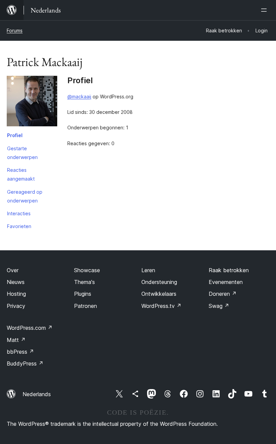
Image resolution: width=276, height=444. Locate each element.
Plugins (82, 293)
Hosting (16, 293)
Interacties (19, 213)
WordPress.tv (161, 306)
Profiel (15, 135)
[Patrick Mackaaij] (32, 102)
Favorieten (19, 226)
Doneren (223, 293)
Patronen (85, 306)
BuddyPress (25, 363)
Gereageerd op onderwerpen (24, 196)
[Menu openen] (265, 10)
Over (13, 270)
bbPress (20, 351)
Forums (15, 30)
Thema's (84, 282)
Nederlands (37, 394)
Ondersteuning (159, 282)
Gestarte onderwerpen (22, 153)
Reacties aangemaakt (21, 174)
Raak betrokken (229, 270)
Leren (148, 270)
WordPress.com (30, 327)
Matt (16, 340)
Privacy (16, 306)
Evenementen (226, 282)
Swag (219, 306)
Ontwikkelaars (158, 293)
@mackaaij (79, 96)
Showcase (87, 270)
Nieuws (16, 282)
